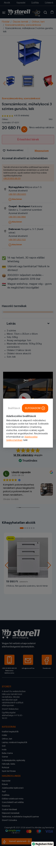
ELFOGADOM (33, 408)
